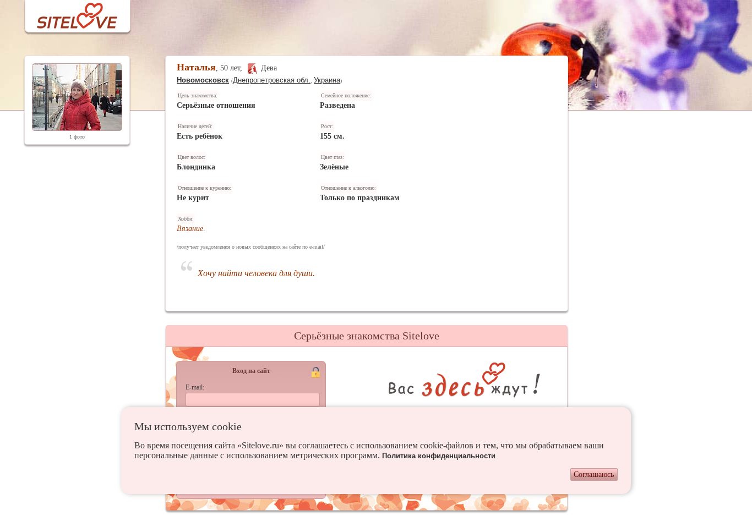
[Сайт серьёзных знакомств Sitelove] (68, 13)
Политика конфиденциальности (438, 456)
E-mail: (195, 387)
